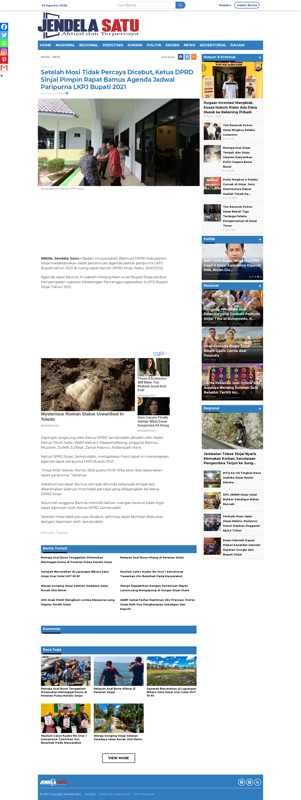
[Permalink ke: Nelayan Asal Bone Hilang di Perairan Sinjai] (119, 671)
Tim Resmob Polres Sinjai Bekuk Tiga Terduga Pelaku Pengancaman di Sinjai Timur (240, 216)
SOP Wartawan (144, 794)
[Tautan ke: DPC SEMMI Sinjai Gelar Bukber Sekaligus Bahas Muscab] (212, 500)
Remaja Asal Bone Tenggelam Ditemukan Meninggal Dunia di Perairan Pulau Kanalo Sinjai (64, 692)
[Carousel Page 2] (253, 277)
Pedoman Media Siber (115, 794)
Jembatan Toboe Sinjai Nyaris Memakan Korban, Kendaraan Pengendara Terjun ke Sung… (230, 458)
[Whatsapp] (4, 43)
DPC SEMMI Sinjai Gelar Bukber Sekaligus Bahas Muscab (241, 499)
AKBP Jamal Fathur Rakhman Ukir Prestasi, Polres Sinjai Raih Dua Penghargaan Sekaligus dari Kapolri (157, 604)
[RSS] (194, 57)
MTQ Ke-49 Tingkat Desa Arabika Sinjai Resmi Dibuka (242, 477)
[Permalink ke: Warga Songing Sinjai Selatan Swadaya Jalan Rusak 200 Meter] (119, 718)
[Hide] (1, 75)
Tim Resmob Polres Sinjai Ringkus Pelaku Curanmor (239, 130)
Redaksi (90, 794)
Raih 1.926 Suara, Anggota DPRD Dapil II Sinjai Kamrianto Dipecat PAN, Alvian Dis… (232, 265)
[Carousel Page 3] (255, 277)
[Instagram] (4, 51)
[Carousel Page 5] (261, 277)
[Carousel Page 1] (250, 277)
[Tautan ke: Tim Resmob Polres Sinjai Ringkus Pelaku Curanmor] (212, 131)
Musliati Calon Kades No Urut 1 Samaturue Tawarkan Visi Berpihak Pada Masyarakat (64, 739)
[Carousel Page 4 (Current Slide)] (258, 277)
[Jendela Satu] (88, 25)
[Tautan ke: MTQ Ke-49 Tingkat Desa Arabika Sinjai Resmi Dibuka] (212, 479)
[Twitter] (187, 57)
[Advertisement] (105, 224)
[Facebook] (180, 57)
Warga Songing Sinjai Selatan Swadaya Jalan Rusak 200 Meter (118, 737)
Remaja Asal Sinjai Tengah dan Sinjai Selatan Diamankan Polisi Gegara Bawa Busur (237, 157)
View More (118, 758)
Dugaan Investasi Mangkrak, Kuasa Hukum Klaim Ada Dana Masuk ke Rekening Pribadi (230, 107)
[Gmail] (4, 68)
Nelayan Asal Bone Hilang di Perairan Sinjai (152, 557)
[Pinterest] (4, 60)
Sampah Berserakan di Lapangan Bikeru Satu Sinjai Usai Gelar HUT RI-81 (171, 692)
